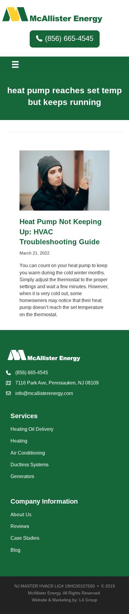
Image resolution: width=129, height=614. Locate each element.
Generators (22, 476)
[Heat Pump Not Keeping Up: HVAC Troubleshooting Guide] (65, 180)
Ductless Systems (29, 464)
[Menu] (15, 64)
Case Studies (24, 538)
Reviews (19, 526)
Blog (15, 550)
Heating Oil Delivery (31, 429)
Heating (18, 440)
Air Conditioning (27, 452)
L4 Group (88, 599)
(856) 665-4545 (31, 372)
